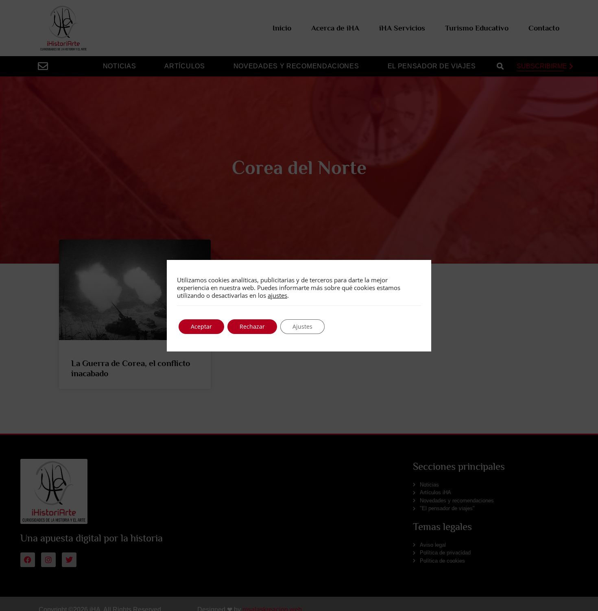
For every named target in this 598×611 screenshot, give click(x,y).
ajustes (277, 295)
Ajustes (302, 326)
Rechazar (252, 326)
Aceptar (201, 326)
